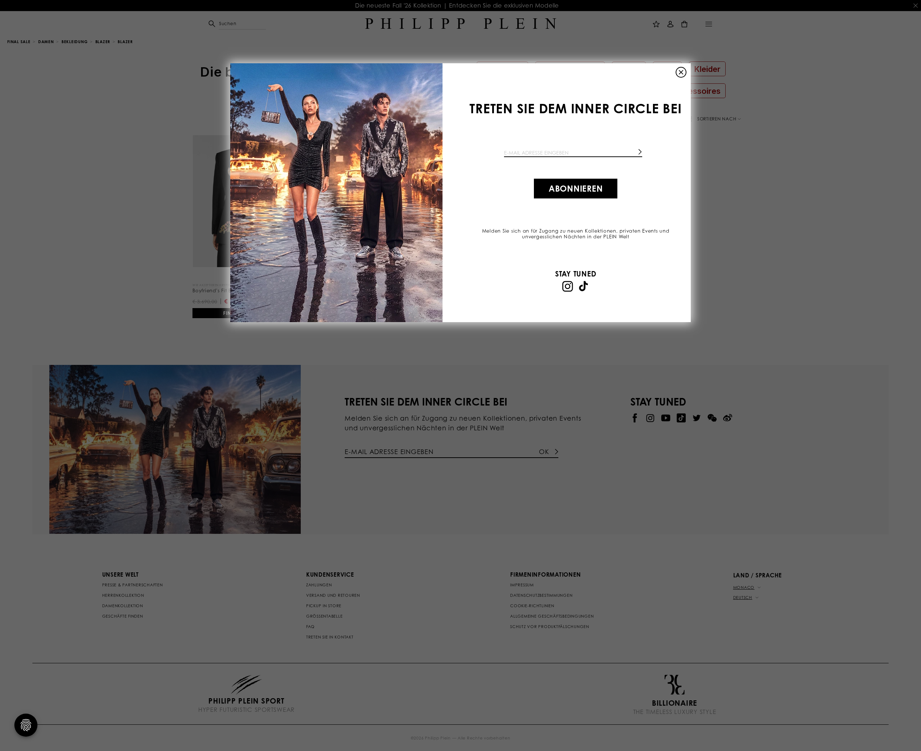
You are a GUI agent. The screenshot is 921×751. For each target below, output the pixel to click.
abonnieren (576, 188)
